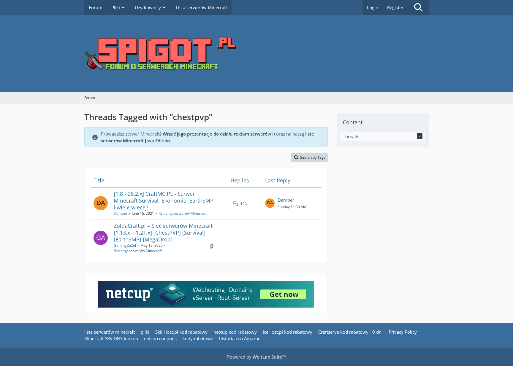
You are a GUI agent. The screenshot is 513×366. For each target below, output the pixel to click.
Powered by (256, 357)
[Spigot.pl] (256, 53)
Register (395, 7)
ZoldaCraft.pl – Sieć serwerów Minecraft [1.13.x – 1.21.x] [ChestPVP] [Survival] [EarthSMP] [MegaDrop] (163, 232)
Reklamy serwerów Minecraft (183, 213)
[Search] (418, 7)
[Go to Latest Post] (270, 203)
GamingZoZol (125, 245)
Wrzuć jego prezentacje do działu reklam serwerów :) (219, 134)
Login (372, 7)
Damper (120, 213)
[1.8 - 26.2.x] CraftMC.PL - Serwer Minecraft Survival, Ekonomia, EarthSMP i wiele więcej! (163, 200)
